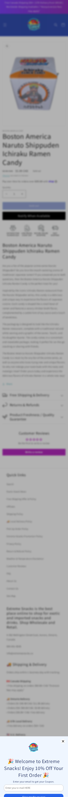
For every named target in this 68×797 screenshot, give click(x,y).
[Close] (63, 741)
